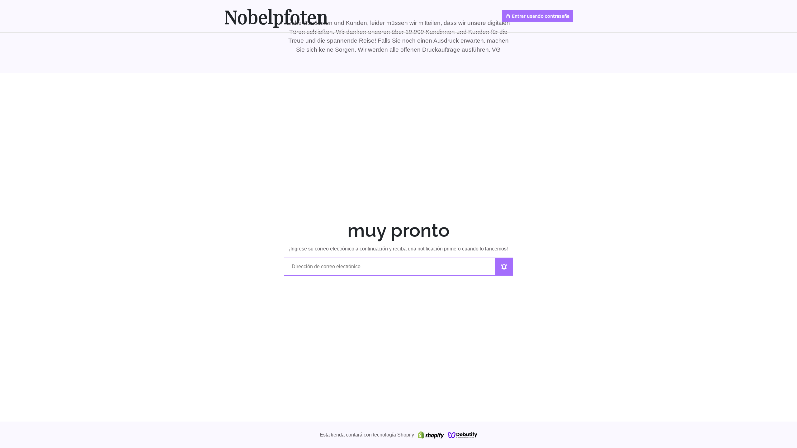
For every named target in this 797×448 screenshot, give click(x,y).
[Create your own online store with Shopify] (431, 435)
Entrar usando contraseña (537, 16)
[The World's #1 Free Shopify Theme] (463, 435)
